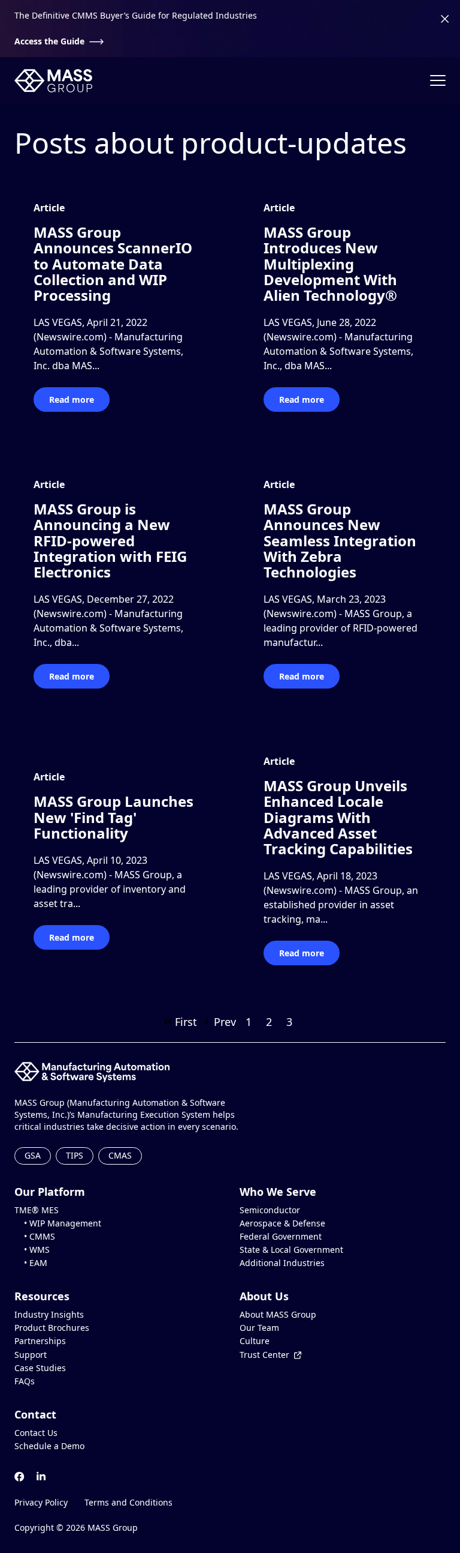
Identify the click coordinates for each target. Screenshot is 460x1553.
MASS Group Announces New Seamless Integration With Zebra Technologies (340, 540)
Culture (255, 1341)
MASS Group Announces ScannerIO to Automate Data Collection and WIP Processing (113, 264)
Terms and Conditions (128, 1502)
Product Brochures (51, 1327)
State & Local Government (291, 1249)
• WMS (32, 1249)
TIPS (74, 1155)
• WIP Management (57, 1223)
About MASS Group (278, 1314)
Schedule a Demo (49, 1446)
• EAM (30, 1263)
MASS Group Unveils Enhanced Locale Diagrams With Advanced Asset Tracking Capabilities (338, 817)
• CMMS (34, 1236)
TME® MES (36, 1210)
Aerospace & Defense (282, 1223)
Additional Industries (282, 1263)
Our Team (259, 1327)
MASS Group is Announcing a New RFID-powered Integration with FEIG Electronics (110, 540)
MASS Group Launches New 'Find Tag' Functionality (113, 817)
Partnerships (40, 1341)
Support (30, 1354)
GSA (33, 1155)
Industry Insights (49, 1314)
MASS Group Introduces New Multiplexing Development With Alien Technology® (330, 264)
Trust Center (264, 1354)
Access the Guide (49, 41)
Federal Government (281, 1236)
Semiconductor (270, 1210)
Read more (71, 399)
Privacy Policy (41, 1502)
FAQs (24, 1381)
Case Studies (40, 1368)
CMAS (120, 1155)
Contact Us (36, 1433)
